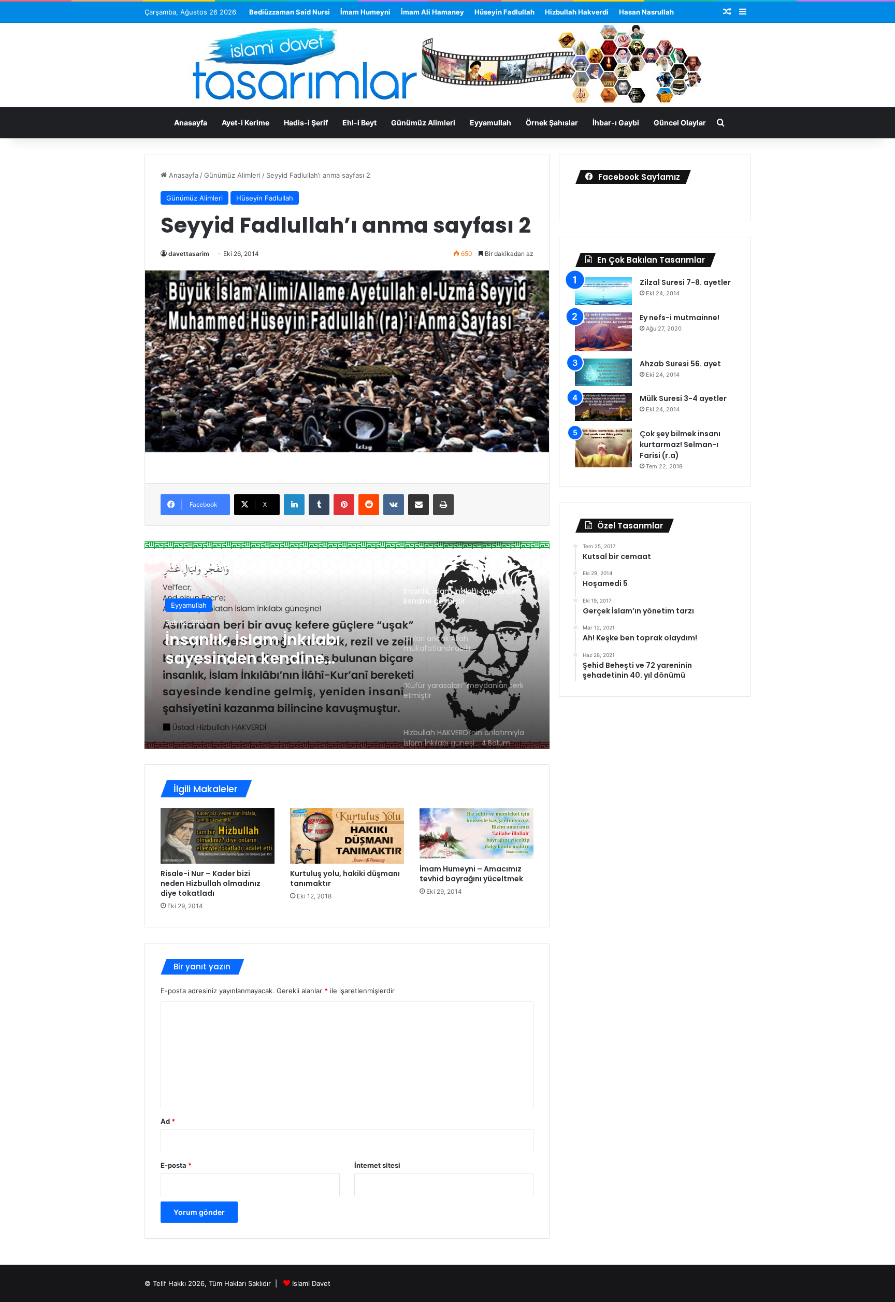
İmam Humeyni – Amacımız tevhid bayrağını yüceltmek (471, 874)
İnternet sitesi (377, 1165)
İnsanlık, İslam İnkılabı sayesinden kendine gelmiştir (253, 649)
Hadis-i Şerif (306, 122)
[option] (347, 645)
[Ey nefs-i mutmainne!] (603, 331)
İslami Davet (311, 1283)
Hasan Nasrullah (646, 12)
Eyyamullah (490, 122)
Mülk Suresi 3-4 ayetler (683, 398)
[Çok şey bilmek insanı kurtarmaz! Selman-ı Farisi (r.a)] (603, 447)
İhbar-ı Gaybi (616, 122)
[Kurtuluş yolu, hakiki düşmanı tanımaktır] (347, 836)
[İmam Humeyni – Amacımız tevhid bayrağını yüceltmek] (476, 834)
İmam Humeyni (365, 12)
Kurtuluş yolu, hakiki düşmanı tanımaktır (345, 878)
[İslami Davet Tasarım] (447, 66)
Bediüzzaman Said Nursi (289, 12)
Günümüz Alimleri (423, 122)
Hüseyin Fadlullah (504, 12)
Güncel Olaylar (680, 122)
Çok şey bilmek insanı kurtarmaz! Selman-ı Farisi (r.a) (680, 444)
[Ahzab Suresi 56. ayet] (603, 373)
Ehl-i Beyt (359, 122)
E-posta (176, 1165)
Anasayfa (190, 122)
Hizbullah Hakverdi (577, 12)
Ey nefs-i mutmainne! (679, 317)
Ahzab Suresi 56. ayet (680, 364)
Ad (168, 1121)
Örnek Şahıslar (552, 122)
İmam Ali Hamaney (432, 12)
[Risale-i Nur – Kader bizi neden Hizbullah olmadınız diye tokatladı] (218, 836)
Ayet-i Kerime (245, 122)
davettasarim (188, 253)
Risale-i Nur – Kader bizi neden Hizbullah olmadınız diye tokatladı (211, 883)
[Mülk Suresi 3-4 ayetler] (603, 407)
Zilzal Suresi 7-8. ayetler (685, 282)
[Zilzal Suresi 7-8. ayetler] (603, 291)
